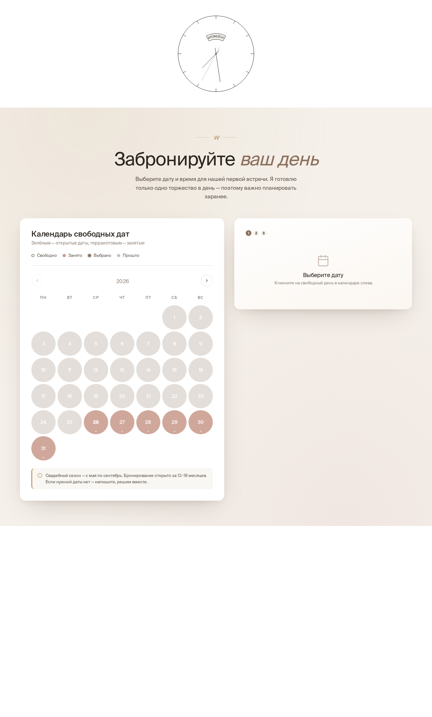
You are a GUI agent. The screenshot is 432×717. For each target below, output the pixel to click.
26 (96, 422)
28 (148, 422)
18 (69, 396)
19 (96, 396)
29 (174, 422)
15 (174, 370)
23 (201, 396)
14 (148, 370)
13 (122, 370)
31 (43, 448)
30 (201, 422)
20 (122, 396)
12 (96, 370)
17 (43, 396)
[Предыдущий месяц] (37, 281)
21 (148, 396)
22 (174, 396)
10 (43, 370)
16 (201, 370)
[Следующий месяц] (207, 281)
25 (69, 422)
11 (69, 370)
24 (43, 422)
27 (122, 422)
